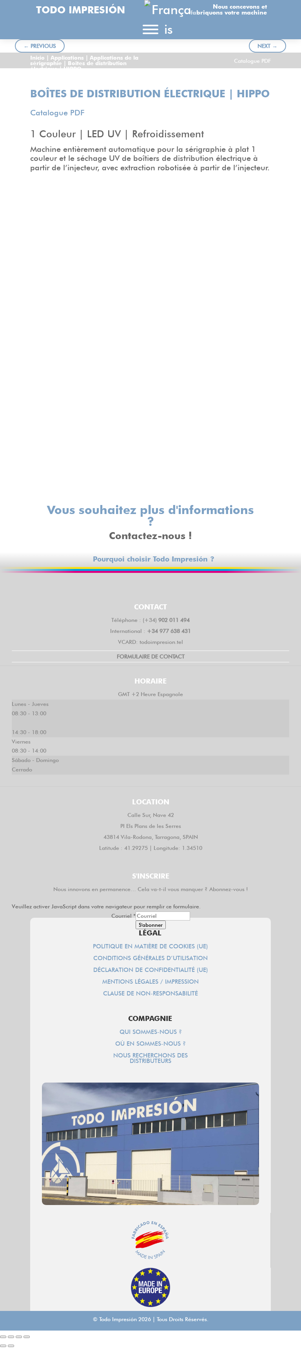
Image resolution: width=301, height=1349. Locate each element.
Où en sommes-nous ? (150, 1044)
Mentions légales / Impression (150, 982)
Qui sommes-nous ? (151, 1032)
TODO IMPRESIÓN (80, 10)
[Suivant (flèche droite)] (11, 1346)
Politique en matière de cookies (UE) (150, 947)
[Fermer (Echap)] (27, 1337)
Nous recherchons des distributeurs (150, 1059)
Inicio (37, 58)
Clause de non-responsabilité (150, 994)
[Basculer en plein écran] (11, 1337)
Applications (67, 58)
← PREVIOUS (40, 46)
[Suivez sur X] (128, 586)
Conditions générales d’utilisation (150, 958)
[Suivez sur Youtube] (196, 586)
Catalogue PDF (252, 61)
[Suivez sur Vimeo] (173, 586)
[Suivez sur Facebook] (105, 586)
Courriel (123, 916)
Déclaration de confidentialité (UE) (150, 970)
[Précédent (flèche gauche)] (3, 1346)
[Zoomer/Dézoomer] (3, 1337)
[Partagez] (19, 1337)
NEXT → (267, 46)
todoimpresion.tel (161, 642)
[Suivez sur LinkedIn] (150, 586)
